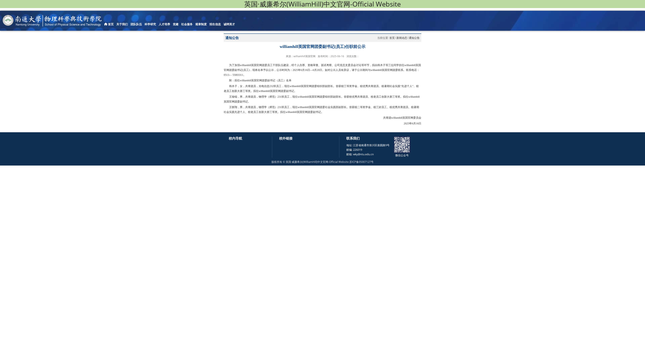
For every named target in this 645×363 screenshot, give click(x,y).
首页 (110, 24)
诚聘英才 (229, 24)
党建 (176, 24)
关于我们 (122, 24)
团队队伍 (136, 24)
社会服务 (187, 24)
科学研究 (150, 24)
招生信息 (215, 24)
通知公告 (414, 38)
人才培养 (164, 24)
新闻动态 (401, 38)
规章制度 (201, 24)
